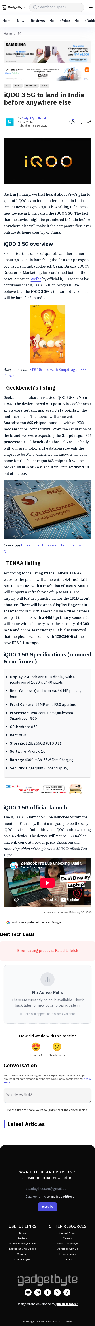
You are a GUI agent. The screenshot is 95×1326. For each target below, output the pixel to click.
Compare (22, 1254)
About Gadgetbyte (67, 1244)
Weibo (35, 279)
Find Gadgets (22, 1259)
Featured (31, 86)
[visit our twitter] (57, 1292)
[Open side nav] (90, 7)
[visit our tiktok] (66, 1292)
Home (8, 21)
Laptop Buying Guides (22, 1249)
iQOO (18, 86)
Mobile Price (59, 21)
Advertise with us (67, 1249)
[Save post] (81, 122)
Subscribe (47, 1207)
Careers (67, 1238)
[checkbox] (22, 1196)
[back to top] (87, 1316)
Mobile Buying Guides (23, 1244)
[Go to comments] (72, 122)
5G (20, 34)
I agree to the (50, 1197)
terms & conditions (60, 1196)
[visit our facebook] (47, 1292)
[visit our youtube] (28, 1292)
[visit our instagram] (37, 1292)
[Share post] (89, 122)
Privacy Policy (67, 1254)
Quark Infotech (67, 1304)
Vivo (44, 86)
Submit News (67, 1233)
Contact (67, 1259)
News (22, 21)
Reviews (38, 21)
